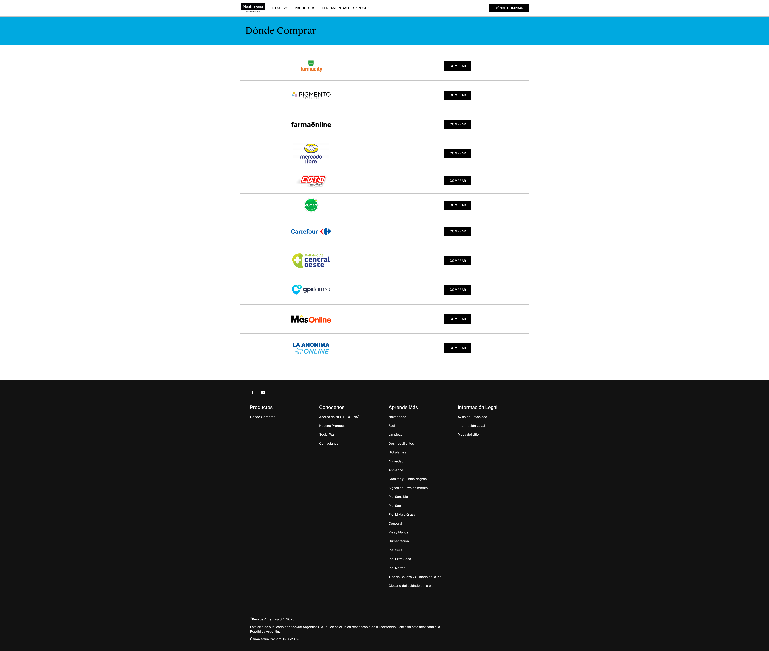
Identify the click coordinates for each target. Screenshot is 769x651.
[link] (253, 392)
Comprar (458, 66)
